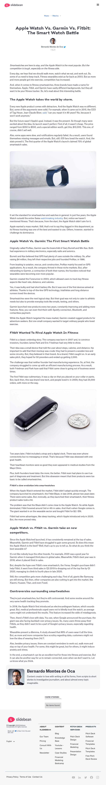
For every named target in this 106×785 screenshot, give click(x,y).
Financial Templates (90, 742)
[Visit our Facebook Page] (91, 779)
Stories (55, 16)
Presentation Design (75, 753)
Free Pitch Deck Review (91, 757)
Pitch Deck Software (90, 735)
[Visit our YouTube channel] (73, 779)
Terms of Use (25, 777)
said (45, 113)
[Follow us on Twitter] (86, 779)
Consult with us (45, 747)
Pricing (43, 741)
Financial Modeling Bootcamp (59, 760)
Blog (57, 734)
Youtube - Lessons (59, 747)
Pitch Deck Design (75, 738)
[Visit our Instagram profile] (98, 779)
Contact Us (37, 777)
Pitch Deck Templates (90, 750)
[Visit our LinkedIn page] (79, 779)
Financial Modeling (74, 745)
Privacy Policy (12, 777)
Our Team (44, 737)
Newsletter (44, 753)
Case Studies (61, 753)
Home (46, 16)
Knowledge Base (60, 739)
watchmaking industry (52, 218)
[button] (97, 5)
